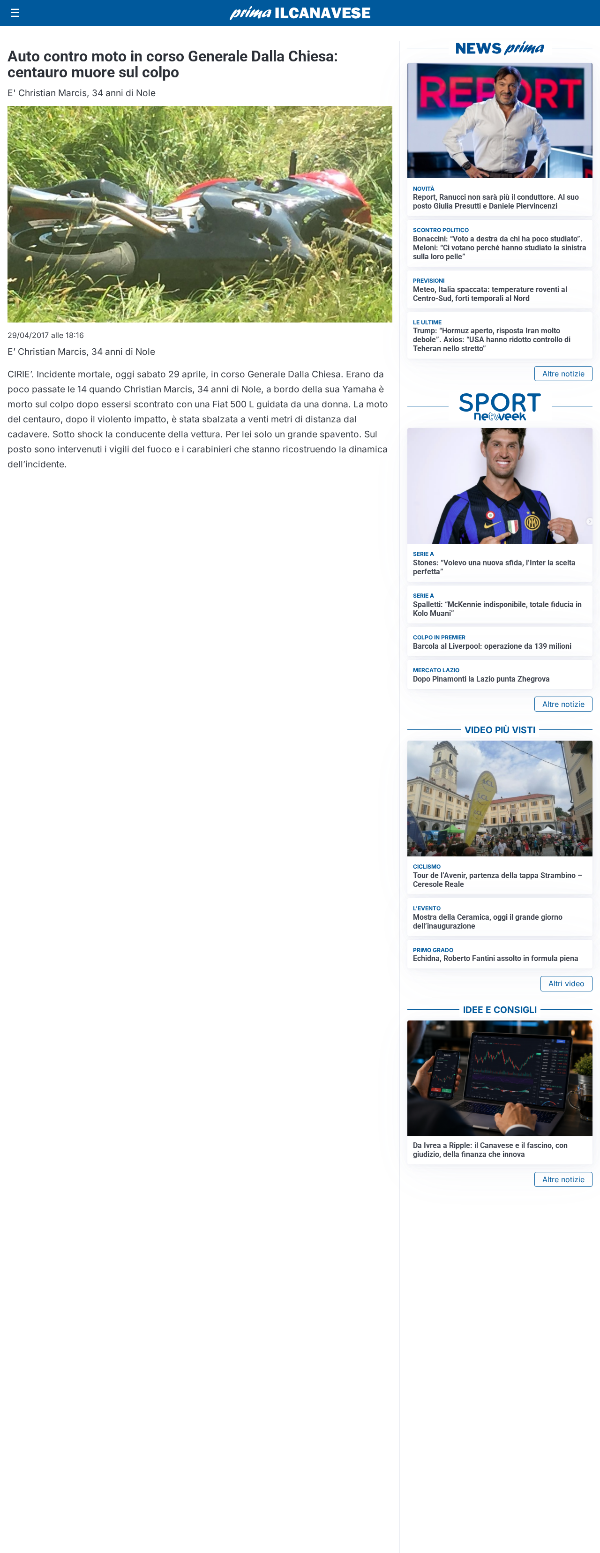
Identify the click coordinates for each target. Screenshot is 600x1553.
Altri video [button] (566, 983)
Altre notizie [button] (563, 373)
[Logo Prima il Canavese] (300, 13)
